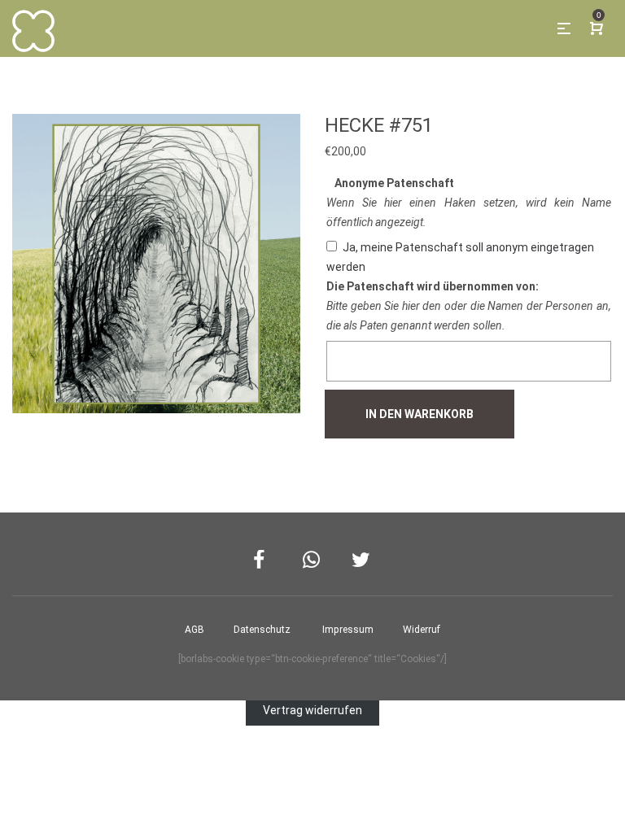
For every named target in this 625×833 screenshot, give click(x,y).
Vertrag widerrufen (312, 710)
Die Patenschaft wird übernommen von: (432, 286)
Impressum (348, 629)
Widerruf (421, 629)
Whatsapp (313, 560)
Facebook (263, 560)
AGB (194, 629)
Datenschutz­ (262, 629)
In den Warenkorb (419, 414)
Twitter (362, 560)
